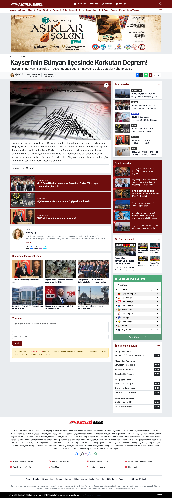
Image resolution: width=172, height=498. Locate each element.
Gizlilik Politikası (94, 495)
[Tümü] (158, 84)
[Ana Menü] (160, 10)
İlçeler (81, 10)
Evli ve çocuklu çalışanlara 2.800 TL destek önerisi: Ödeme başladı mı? (143, 119)
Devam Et (29, 242)
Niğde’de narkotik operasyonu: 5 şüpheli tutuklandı (142, 130)
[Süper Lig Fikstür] (158, 345)
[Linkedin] (45, 247)
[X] (82, 454)
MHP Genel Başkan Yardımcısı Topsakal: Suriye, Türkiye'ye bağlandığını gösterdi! (145, 107)
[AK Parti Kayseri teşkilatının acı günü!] (27, 268)
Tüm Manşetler (57, 467)
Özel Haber (123, 4)
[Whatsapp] (95, 454)
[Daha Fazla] (150, 75)
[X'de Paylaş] (141, 75)
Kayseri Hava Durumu (60, 461)
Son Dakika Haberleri (98, 467)
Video (95, 4)
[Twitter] (36, 247)
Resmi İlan (91, 10)
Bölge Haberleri (70, 10)
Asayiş (13, 10)
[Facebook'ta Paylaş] (137, 75)
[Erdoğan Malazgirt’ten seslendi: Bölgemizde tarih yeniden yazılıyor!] (93, 268)
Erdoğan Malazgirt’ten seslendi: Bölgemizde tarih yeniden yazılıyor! (92, 281)
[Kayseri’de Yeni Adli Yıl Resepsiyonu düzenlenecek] (27, 295)
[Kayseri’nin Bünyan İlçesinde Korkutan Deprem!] (60, 110)
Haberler (14, 57)
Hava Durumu (136, 90)
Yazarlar (108, 4)
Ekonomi (57, 10)
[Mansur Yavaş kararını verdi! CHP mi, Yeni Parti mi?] (60, 295)
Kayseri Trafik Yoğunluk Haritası (140, 461)
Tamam (159, 494)
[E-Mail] (27, 247)
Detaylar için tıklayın (137, 337)
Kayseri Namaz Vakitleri (99, 461)
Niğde (134, 125)
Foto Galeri (81, 4)
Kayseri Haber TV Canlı (129, 10)
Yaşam (114, 10)
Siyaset (31, 10)
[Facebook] (32, 247)
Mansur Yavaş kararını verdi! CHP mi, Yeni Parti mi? (59, 307)
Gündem (22, 10)
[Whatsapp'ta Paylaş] (146, 75)
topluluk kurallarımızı (34, 351)
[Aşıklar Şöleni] (86, 33)
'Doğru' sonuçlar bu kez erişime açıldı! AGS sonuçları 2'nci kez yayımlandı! (144, 153)
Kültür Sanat (103, 10)
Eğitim (134, 148)
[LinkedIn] (90, 454)
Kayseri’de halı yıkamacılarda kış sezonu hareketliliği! (59, 281)
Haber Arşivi (133, 467)
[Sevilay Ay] (18, 234)
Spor (39, 10)
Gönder (17, 343)
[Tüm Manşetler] (158, 239)
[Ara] (160, 4)
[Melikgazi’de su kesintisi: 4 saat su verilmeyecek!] (93, 295)
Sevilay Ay (31, 232)
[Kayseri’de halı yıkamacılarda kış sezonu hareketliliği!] (60, 268)
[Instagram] (40, 247)
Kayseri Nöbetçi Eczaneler (23, 461)
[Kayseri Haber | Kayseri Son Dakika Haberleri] (26, 4)
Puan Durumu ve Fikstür (22, 467)
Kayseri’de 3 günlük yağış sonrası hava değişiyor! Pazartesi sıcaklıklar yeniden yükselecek (144, 95)
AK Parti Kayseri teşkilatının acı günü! (141, 141)
